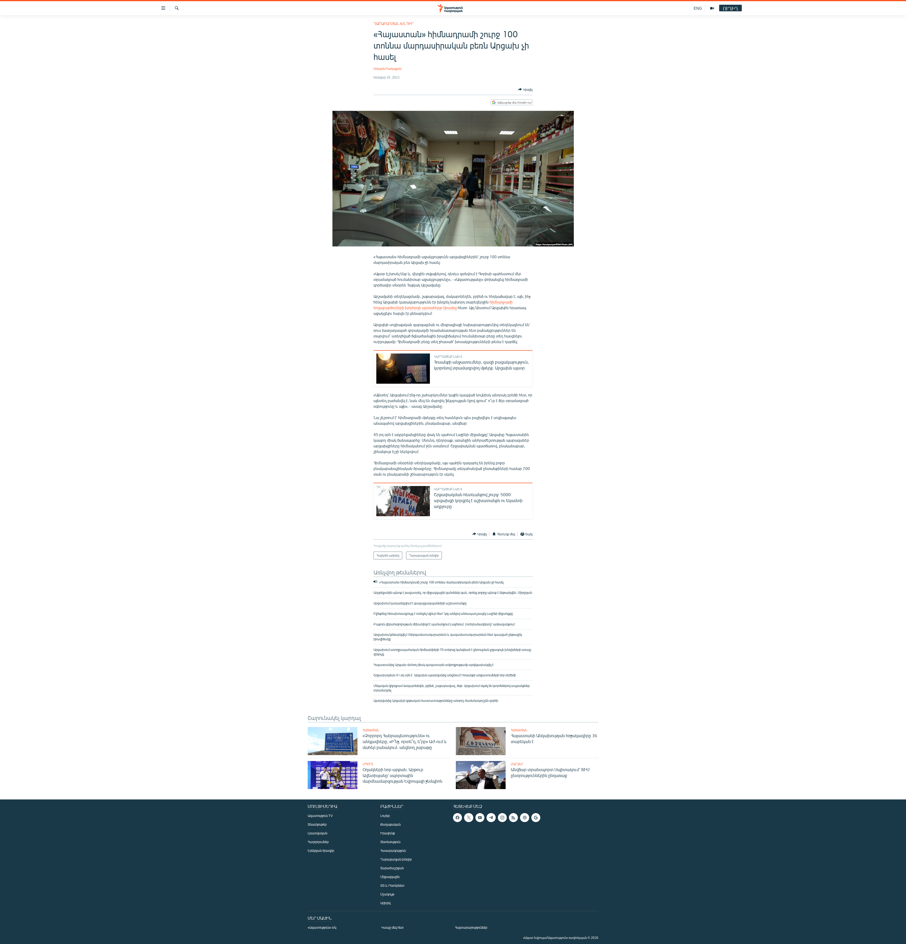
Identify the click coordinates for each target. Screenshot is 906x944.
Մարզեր (517, 764)
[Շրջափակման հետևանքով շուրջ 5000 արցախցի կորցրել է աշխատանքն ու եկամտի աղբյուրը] (403, 501)
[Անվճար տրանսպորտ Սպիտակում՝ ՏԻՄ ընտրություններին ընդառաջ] (481, 775)
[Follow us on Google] (535, 817)
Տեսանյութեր (317, 824)
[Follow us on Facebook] (457, 817)
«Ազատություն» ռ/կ (322, 927)
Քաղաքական (390, 824)
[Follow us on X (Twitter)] (468, 817)
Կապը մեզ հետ (392, 927)
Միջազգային (389, 877)
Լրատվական (317, 833)
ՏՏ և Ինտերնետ (392, 885)
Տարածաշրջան (392, 868)
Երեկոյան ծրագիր (321, 850)
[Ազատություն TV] (712, 8)
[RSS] (513, 817)
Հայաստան (371, 730)
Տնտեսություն (390, 842)
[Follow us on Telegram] (491, 817)
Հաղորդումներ (318, 842)
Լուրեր (385, 816)
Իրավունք (387, 833)
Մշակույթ (387, 894)
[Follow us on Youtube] (479, 817)
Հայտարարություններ (471, 927)
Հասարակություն (393, 850)
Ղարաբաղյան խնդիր (393, 23)
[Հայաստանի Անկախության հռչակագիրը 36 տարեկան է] (481, 741)
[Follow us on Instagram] (502, 817)
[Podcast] (524, 817)
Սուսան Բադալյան (387, 69)
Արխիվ (385, 903)
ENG (698, 8)
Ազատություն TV (320, 816)
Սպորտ (368, 764)
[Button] (525, 89)
